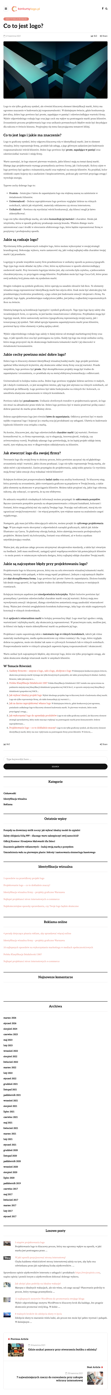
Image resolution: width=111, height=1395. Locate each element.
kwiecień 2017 (10, 1199)
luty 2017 (8, 1210)
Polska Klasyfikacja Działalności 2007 (28, 683)
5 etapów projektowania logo (30, 1242)
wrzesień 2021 (10, 1100)
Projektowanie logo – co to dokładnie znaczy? (32, 727)
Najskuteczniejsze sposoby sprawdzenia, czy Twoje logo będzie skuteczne (41, 906)
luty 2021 (8, 1139)
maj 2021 (7, 1122)
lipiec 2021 (8, 1111)
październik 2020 (12, 1161)
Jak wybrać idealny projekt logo (25, 695)
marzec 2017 (9, 1205)
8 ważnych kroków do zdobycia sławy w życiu (38, 1313)
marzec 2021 (9, 1133)
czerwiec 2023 (10, 1034)
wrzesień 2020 (10, 1166)
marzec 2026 (9, 1017)
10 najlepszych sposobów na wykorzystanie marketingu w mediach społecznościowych (48, 947)
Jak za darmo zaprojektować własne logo (30, 703)
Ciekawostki (9, 793)
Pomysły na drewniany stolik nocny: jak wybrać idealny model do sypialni (41, 830)
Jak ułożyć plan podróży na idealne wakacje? (38, 1283)
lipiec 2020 (8, 1177)
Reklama (7, 804)
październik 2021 (12, 1095)
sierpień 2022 (10, 1056)
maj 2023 (7, 1039)
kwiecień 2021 (10, 1128)
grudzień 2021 (10, 1084)
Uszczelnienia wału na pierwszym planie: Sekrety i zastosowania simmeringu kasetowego (49, 852)
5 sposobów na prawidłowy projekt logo (23, 878)
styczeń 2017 (9, 1216)
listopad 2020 (10, 1155)
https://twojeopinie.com (87, 1272)
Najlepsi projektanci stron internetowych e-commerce (31, 899)
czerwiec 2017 (10, 1188)
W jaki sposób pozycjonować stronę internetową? (40, 1257)
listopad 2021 (10, 1089)
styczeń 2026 (9, 1023)
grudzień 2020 (10, 1150)
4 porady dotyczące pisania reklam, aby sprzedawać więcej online (37, 933)
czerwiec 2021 (10, 1117)
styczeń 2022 (9, 1078)
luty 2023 (8, 1045)
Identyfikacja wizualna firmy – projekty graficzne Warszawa (34, 892)
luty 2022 (8, 1073)
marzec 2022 (9, 1067)
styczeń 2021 (9, 1144)
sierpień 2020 (10, 1172)
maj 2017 (7, 1194)
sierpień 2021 (10, 1106)
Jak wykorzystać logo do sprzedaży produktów (33, 715)
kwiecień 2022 (10, 1062)
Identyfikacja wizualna (16, 19)
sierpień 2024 (10, 1028)
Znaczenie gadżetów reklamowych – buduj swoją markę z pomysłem (38, 846)
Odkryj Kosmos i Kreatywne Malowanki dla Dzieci (29, 841)
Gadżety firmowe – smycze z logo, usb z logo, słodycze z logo (40, 670)
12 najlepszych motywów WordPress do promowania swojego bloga (49, 1298)
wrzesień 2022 (10, 1050)
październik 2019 (12, 1183)
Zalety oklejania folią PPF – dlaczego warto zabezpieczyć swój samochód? (41, 835)
